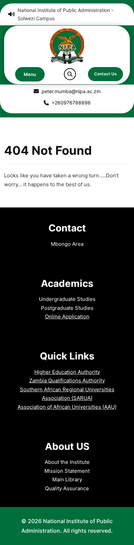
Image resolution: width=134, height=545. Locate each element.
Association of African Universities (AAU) (67, 407)
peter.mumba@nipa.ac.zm (71, 91)
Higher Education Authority (67, 372)
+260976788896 (71, 102)
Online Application (67, 316)
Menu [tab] (30, 74)
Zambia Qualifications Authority (67, 380)
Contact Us (105, 73)
